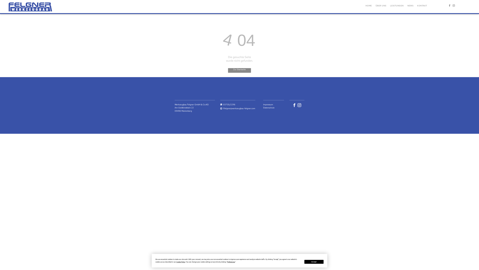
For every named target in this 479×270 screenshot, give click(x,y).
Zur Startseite (239, 69)
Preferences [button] (231, 262)
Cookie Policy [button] (180, 262)
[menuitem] (369, 6)
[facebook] (449, 6)
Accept (314, 262)
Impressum (268, 104)
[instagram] (454, 6)
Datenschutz (268, 107)
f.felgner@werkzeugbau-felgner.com (239, 108)
